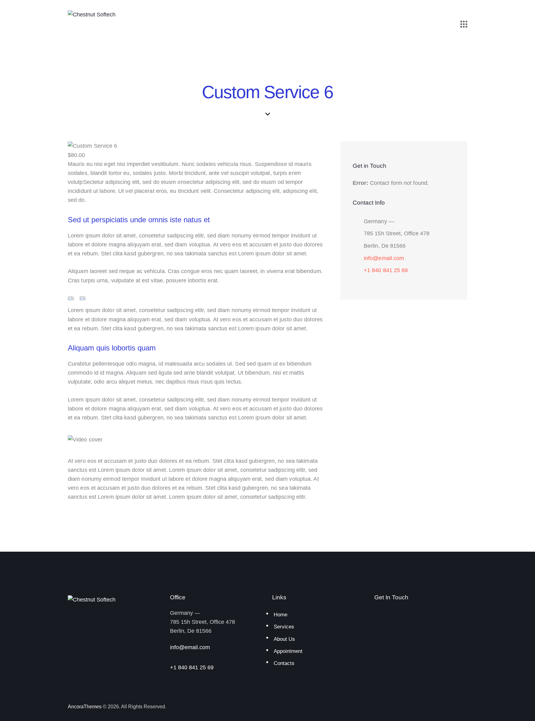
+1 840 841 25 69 (386, 270)
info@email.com (384, 258)
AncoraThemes (85, 706)
